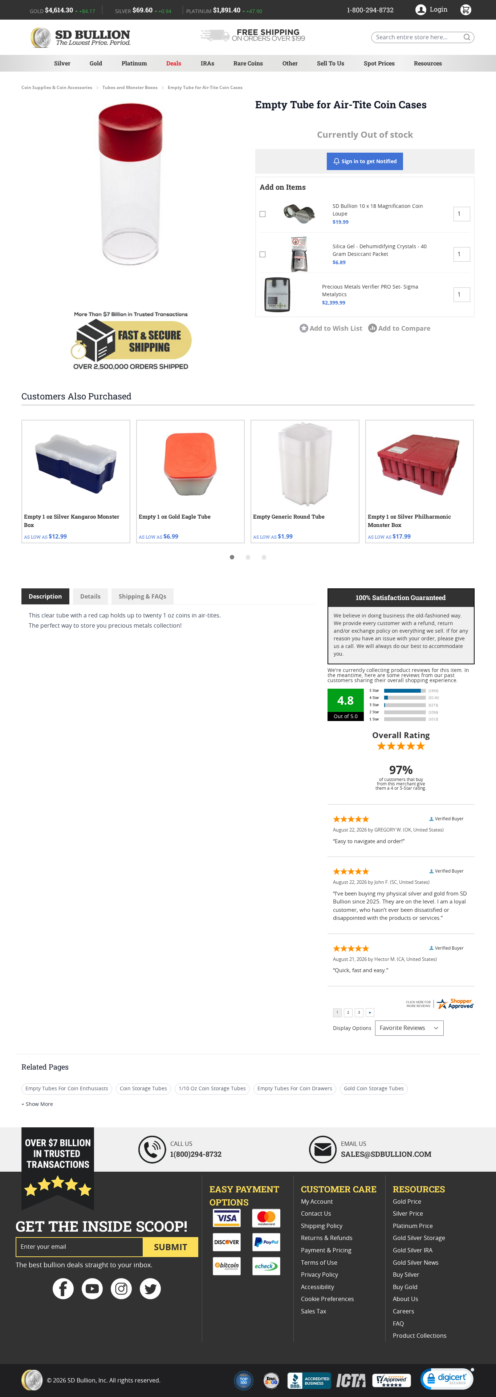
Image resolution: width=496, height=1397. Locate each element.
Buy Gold (405, 1287)
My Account (317, 1202)
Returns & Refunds (327, 1238)
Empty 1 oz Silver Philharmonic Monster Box (409, 520)
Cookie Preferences (327, 1299)
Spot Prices (379, 63)
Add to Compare (404, 328)
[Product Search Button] (466, 36)
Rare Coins (248, 63)
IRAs (207, 63)
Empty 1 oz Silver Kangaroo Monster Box (71, 520)
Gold (96, 63)
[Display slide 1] (232, 557)
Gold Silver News (416, 1263)
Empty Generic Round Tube (289, 516)
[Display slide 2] (248, 557)
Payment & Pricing (326, 1250)
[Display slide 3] (264, 557)
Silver (62, 63)
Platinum (134, 63)
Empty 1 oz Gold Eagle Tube (175, 516)
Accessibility (317, 1287)
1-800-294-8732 (370, 9)
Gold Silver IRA (412, 1250)
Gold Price (407, 1202)
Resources (428, 63)
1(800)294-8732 (195, 1154)
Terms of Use (319, 1263)
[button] (131, 184)
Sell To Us (330, 63)
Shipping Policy (321, 1226)
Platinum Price (413, 1226)
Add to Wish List (336, 328)
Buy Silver (406, 1275)
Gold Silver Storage (419, 1238)
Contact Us (316, 1214)
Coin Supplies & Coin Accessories (56, 87)
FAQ (398, 1324)
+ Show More (37, 1104)
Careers (403, 1312)
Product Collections (420, 1336)
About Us (405, 1299)
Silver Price (408, 1214)
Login (439, 9)
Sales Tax (313, 1312)
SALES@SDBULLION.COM (386, 1154)
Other (290, 63)
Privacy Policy (319, 1275)
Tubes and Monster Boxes (130, 87)
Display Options (352, 1028)
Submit (170, 1247)
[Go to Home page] (81, 37)
